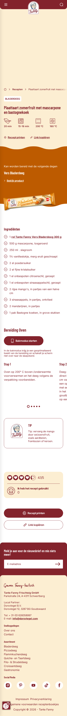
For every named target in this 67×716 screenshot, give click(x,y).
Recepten (17, 89)
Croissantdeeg (13, 666)
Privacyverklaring (41, 699)
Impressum (22, 699)
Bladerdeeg (12, 98)
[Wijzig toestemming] (6, 705)
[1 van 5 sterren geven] (9, 477)
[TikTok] (46, 685)
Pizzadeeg (10, 650)
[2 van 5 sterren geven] (15, 477)
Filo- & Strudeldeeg (15, 662)
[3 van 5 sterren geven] (21, 477)
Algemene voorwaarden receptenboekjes (33, 704)
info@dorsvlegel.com (25, 618)
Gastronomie (12, 670)
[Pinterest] (21, 685)
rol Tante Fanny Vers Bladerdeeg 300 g (36, 237)
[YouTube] (33, 685)
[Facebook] (59, 685)
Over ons (9, 630)
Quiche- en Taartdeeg (17, 658)
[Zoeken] (61, 5)
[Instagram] (8, 685)
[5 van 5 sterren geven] (33, 477)
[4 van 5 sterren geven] (27, 477)
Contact (8, 634)
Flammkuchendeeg (15, 654)
